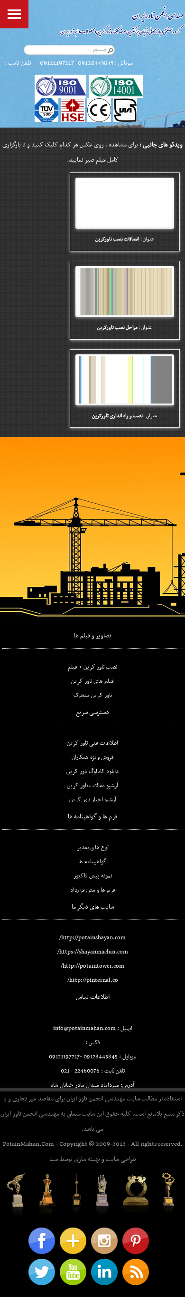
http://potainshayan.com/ (92, 938)
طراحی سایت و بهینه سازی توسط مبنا (92, 1159)
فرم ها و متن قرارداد (92, 890)
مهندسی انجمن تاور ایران (95, 1098)
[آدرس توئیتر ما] (41, 1272)
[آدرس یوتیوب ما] (73, 1272)
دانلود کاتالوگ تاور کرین (92, 771)
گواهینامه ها (92, 862)
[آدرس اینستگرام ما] (104, 1241)
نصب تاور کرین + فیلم (92, 667)
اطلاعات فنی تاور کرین (92, 743)
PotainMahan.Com (28, 1144)
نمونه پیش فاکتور (93, 876)
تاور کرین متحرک (93, 695)
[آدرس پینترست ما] (135, 1241)
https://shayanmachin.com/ (92, 952)
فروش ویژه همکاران (93, 757)
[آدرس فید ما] (135, 1272)
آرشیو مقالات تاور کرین (92, 786)
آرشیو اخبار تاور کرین (92, 800)
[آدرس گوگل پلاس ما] (73, 1241)
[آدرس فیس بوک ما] (41, 1241)
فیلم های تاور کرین (92, 681)
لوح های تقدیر (93, 847)
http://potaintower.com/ (92, 966)
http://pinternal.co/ (92, 980)
